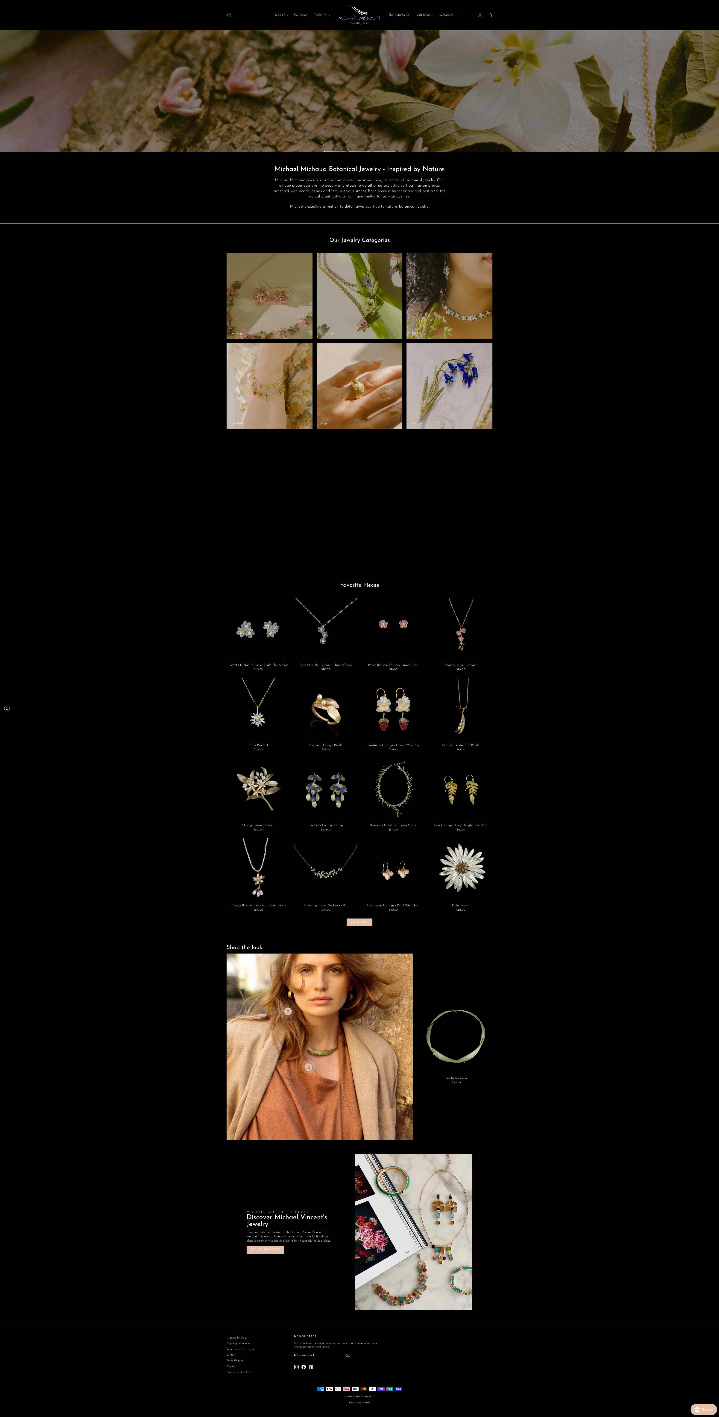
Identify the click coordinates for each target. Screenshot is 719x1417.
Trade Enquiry (235, 1360)
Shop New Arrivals (468, 140)
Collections (301, 14)
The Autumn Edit (400, 14)
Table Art (321, 14)
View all (359, 922)
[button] (7, 708)
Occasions (447, 14)
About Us (232, 1366)
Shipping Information (239, 1343)
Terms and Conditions (239, 1372)
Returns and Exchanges (240, 1349)
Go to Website (265, 1249)
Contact (231, 1355)
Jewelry (280, 14)
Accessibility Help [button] (237, 1338)
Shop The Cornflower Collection (403, 140)
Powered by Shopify (359, 1403)
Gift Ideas (424, 14)
